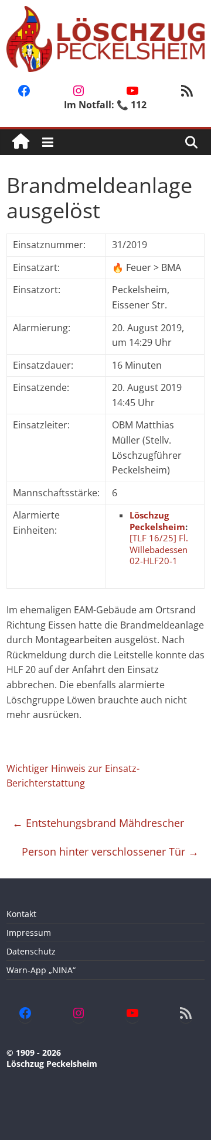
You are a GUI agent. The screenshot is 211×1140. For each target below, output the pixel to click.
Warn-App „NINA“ (41, 970)
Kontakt (21, 913)
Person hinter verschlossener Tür (110, 851)
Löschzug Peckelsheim (157, 521)
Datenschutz (31, 951)
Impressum (28, 932)
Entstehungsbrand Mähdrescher (98, 823)
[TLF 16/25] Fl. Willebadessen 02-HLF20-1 (159, 549)
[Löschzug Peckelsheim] (20, 141)
